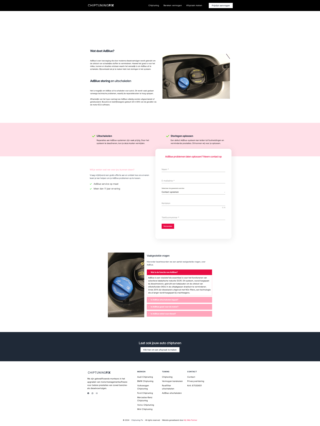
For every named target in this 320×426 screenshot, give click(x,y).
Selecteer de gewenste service (173, 188)
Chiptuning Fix (137, 420)
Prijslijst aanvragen (221, 5)
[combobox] (193, 192)
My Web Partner (190, 420)
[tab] (179, 282)
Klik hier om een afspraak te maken (160, 350)
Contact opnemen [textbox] (170, 192)
